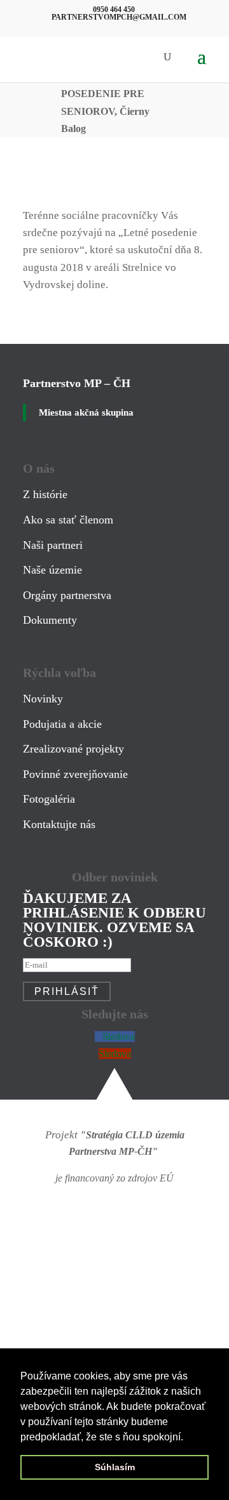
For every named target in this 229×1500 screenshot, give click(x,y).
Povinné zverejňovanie (75, 774)
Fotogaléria (49, 799)
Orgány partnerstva (67, 595)
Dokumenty (50, 620)
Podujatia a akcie (62, 724)
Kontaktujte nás (59, 824)
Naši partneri (53, 545)
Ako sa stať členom (68, 519)
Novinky (43, 698)
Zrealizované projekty (73, 748)
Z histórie (45, 494)
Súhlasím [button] (115, 1467)
